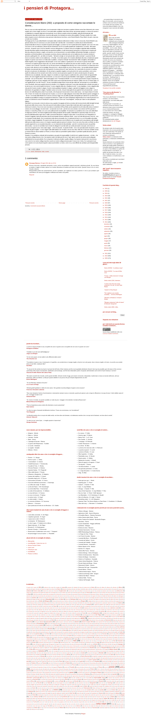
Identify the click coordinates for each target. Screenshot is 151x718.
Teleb (122, 696)
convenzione (29, 613)
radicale (121, 674)
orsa (51, 659)
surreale (116, 694)
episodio (54, 623)
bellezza (39, 599)
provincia (106, 672)
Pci (53, 663)
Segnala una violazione (110, 319)
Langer (98, 642)
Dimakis (51, 618)
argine (83, 592)
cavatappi (87, 606)
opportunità (104, 658)
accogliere (57, 587)
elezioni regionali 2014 (100, 621)
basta (82, 597)
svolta (30, 696)
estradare (30, 625)
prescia (64, 670)
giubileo (116, 632)
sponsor (123, 691)
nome (78, 656)
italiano (82, 640)
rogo (67, 681)
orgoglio (46, 659)
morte (42, 654)
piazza (109, 664)
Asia (29, 594)
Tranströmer (68, 700)
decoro (64, 616)
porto (104, 669)
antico (113, 590)
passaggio (109, 661)
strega (45, 694)
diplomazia (77, 618)
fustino (60, 630)
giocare (91, 632)
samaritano (80, 682)
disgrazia (110, 618)
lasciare (107, 642)
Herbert (121, 635)
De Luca (121, 615)
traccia (43, 700)
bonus (63, 601)
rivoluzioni (49, 681)
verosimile (28, 705)
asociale (39, 594)
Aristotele (94, 592)
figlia (42, 628)
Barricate (77, 597)
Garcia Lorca (108, 630)
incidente (110, 637)
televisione (40, 698)
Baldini (104, 596)
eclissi (118, 620)
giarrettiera (78, 632)
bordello (77, 601)
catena (72, 606)
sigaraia (119, 688)
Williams (84, 707)
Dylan (114, 620)
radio (32, 676)
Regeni (43, 677)
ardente (69, 592)
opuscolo (118, 658)
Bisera (27, 601)
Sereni (33, 688)
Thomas (95, 698)
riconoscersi (57, 679)
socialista (96, 689)
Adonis (93, 587)
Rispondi (31, 174)
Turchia (35, 701)
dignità (41, 618)
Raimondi (59, 676)
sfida (59, 688)
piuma (87, 667)
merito (77, 651)
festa (114, 627)
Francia (114, 628)
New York (53, 656)
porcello (87, 669)
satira (27, 684)
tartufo (93, 696)
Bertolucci (87, 599)
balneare (28, 597)
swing (48, 696)
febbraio (106, 248)
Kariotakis (120, 640)
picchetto (115, 664)
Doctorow (48, 620)
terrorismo (71, 698)
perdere (28, 664)
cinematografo (63, 608)
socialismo (89, 689)
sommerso (43, 691)
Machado (108, 646)
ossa (64, 659)
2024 (106, 193)
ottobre (106, 229)
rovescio (108, 681)
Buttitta (80, 602)
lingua (115, 644)
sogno (123, 689)
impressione (103, 637)
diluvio (46, 618)
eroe (86, 623)
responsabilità (89, 677)
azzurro (76, 596)
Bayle (112, 597)
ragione (47, 676)
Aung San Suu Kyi (114, 594)
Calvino (120, 603)
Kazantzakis (40, 642)
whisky (78, 707)
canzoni (89, 604)
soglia (119, 689)
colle (45, 609)
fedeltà (60, 627)
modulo (63, 652)
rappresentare (75, 676)
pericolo (37, 664)
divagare (32, 620)
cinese (69, 608)
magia (41, 647)
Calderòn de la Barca (111, 602)
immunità (83, 637)
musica (78, 654)
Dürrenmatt (108, 620)
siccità (104, 688)
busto (72, 602)
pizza (91, 667)
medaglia (106, 649)
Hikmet (28, 637)
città (81, 608)
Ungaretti (81, 701)
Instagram (112, 178)
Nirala (68, 656)
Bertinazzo (80, 599)
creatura (116, 613)
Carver (54, 606)
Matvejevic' (93, 649)
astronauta (75, 594)
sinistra (55, 690)
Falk (79, 625)
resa (83, 677)
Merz (86, 651)
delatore (69, 616)
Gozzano (104, 633)
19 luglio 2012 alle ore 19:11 (48, 163)
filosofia (50, 628)
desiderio (97, 616)
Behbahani (28, 599)
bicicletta (103, 599)
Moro (32, 654)
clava (107, 608)
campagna (39, 604)
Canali (57, 604)
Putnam (47, 674)
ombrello (77, 658)
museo (73, 654)
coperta (35, 613)
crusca (46, 614)
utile (116, 701)
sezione (50, 688)
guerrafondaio (91, 635)
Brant (94, 601)
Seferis (85, 686)
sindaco (50, 689)
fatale (36, 627)
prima (86, 670)
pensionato (93, 663)
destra (102, 616)
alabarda (64, 589)
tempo (45, 698)
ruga (117, 681)
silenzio (29, 689)
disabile (89, 618)
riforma (74, 679)
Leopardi (63, 644)
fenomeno (82, 627)
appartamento (36, 592)
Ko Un (52, 642)
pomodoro (57, 669)
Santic (100, 682)
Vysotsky (56, 707)
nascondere (96, 654)
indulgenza (43, 639)
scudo (70, 686)
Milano (27, 652)
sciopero (55, 686)
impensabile (96, 637)
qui (117, 162)
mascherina (43, 649)
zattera (116, 707)
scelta (97, 684)
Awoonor (61, 596)
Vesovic (39, 705)
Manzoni (111, 647)
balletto (114, 596)
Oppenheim (98, 658)
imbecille (78, 637)
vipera (83, 705)
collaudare (40, 609)
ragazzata (42, 676)
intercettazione (44, 640)
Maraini (116, 647)
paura (39, 663)
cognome (30, 609)
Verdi (113, 704)
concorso (48, 611)
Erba (73, 623)
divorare (42, 620)
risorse (101, 679)
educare (42, 621)
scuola (75, 686)
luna (86, 646)
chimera (46, 608)
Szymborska (64, 696)
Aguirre (34, 589)
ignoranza (61, 637)
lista (34, 646)
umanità (75, 701)
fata (33, 627)
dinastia (68, 618)
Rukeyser (28, 682)
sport (29, 693)
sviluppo (122, 695)
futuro (64, 630)
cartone (49, 606)
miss (51, 652)
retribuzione (28, 679)
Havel (111, 635)
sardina (117, 682)
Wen (75, 707)
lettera (72, 644)
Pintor (50, 667)
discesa (94, 618)
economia (29, 621)
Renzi (72, 677)
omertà (82, 658)
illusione (72, 637)
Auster (121, 594)
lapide (103, 642)
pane (27, 661)
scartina (73, 684)
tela (118, 696)
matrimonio (67, 649)
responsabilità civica (99, 677)
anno (93, 590)
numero (29, 658)
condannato (53, 611)
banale (45, 597)
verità (122, 704)
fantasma (107, 625)
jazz (96, 640)
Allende (95, 589)
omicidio (87, 658)
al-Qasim (58, 589)
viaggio (44, 705)
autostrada (41, 596)
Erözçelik (96, 623)
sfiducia (63, 688)
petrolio (84, 664)
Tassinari (99, 696)
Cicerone (57, 608)
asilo (34, 594)
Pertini (62, 664)
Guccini (58, 635)
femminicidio (70, 627)
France (109, 628)
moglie (68, 652)
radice (27, 676)
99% (40, 587)
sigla (124, 688)
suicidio (92, 694)
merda (66, 651)
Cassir (67, 606)
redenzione (113, 676)
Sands (86, 682)
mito (59, 652)
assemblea (51, 594)
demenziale (75, 616)
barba (61, 597)
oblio (49, 658)
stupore (69, 694)
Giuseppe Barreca (34, 163)
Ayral (66, 596)
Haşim (107, 635)
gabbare (70, 630)
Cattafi (77, 606)
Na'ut (87, 654)
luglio (105, 236)
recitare (107, 676)
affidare (103, 587)
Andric (75, 590)
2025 (106, 191)
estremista (36, 625)
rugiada (121, 681)
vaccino (35, 704)
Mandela (92, 647)
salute (70, 682)
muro (64, 654)
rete (122, 677)
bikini (108, 599)
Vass (67, 704)
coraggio (45, 613)
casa (60, 606)
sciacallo (44, 686)
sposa (34, 693)
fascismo (28, 627)
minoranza (45, 652)
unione (86, 701)
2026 (106, 188)
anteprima (104, 590)
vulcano (50, 707)
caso (63, 606)
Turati (122, 700)
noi (74, 656)
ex (67, 625)
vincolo (68, 705)
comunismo (122, 609)
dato (83, 614)
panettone (33, 661)
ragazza (36, 676)
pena (73, 663)
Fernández (100, 627)
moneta (89, 652)
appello (42, 592)
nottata (104, 656)
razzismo (96, 676)
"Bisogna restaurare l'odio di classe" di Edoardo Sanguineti (114, 303)
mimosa (40, 652)
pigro (46, 667)
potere (117, 669)
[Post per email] (29, 149)
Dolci (53, 620)
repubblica (78, 677)
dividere (37, 620)
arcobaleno (63, 592)
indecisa (121, 637)
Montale (101, 653)
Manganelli (104, 647)
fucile (38, 630)
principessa (97, 670)
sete (38, 688)
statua (78, 693)
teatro (112, 696)
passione (115, 661)
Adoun (98, 587)
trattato (79, 700)
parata (47, 661)
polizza (37, 669)
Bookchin (72, 601)
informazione (38, 151)
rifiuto (70, 679)
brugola (117, 601)
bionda (121, 599)
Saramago (110, 682)
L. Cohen (72, 642)
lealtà (38, 644)
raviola (87, 676)
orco (33, 659)
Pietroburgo (34, 667)
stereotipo (87, 693)
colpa (54, 609)
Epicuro (49, 623)
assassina (44, 594)
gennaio (106, 250)
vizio (106, 705)
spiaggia (106, 691)
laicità (88, 642)
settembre (107, 231)
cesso (38, 608)
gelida (29, 632)
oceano (62, 658)
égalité (56, 621)
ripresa (95, 679)
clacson (96, 608)
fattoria (40, 627)
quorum (93, 674)
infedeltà (56, 639)
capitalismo (101, 604)
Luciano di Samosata (73, 646)
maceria (102, 646)
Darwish (78, 615)
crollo (37, 614)
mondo (83, 653)
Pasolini (97, 661)
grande (30, 635)
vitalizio (92, 705)
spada (64, 691)
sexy (46, 688)
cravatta (110, 613)
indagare (116, 637)
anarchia (70, 590)
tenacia (50, 698)
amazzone (121, 589)
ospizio (59, 659)
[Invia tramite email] (32, 149)
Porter (92, 669)
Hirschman (34, 637)
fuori (56, 630)
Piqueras (60, 667)
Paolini (43, 661)
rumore (34, 682)
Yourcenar (94, 707)
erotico (90, 623)
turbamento (28, 701)
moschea (48, 654)
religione (66, 677)
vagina (45, 704)
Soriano (53, 691)
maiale (51, 647)
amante (115, 589)
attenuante (93, 594)
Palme (116, 659)
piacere (94, 664)
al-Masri (52, 589)
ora (122, 658)
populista (82, 669)
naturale (117, 654)
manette (98, 647)
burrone (64, 602)
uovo (105, 701)
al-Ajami (47, 589)
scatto (82, 684)
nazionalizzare (31, 656)
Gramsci (122, 633)
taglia (82, 696)
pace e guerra (93, 659)
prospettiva (80, 672)
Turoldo (45, 701)
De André (92, 614)
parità (56, 661)
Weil (66, 707)
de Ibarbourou (114, 614)
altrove (110, 589)
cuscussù (64, 614)
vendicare (87, 704)
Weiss (70, 707)
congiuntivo (76, 611)
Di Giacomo (113, 616)
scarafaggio (62, 684)
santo (104, 682)
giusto (43, 633)
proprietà (60, 672)
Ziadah (121, 707)
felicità (65, 627)
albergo (69, 589)
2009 (106, 258)
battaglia (92, 597)
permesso (43, 664)
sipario (69, 689)
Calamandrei (97, 602)
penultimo (105, 663)
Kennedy (47, 642)
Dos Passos (96, 620)
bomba (53, 601)
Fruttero (33, 630)
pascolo (91, 661)
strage (29, 694)
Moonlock (115, 652)
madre (113, 646)
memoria (41, 651)
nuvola (39, 658)
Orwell (55, 659)
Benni (62, 599)
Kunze (67, 642)
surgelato (111, 694)
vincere (63, 705)
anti (109, 590)
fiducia (38, 628)
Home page (62, 203)
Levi (83, 644)
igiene (56, 637)
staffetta (58, 693)
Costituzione (95, 613)
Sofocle (114, 689)
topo (122, 698)
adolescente (86, 587)
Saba (49, 682)
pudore (29, 674)
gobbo (65, 633)
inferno (61, 639)
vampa (58, 704)
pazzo (49, 663)
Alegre (79, 589)
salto (66, 682)
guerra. (84, 635)
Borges (83, 601)
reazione (102, 676)
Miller (35, 652)
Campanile (45, 604)
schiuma (38, 686)
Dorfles (90, 620)
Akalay (42, 589)
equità (64, 623)
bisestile (32, 601)
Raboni (108, 674)
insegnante (110, 639)
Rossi (82, 681)
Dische (99, 618)
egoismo (61, 621)
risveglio (112, 679)
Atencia (80, 594)
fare (117, 625)
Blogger (83, 713)
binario (117, 599)
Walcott (62, 707)
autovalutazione (48, 596)
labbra (77, 642)
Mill (31, 652)
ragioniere (53, 676)
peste (80, 664)
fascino (121, 625)
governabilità (91, 633)
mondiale (77, 652)
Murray (68, 654)
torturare (33, 700)
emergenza (120, 621)
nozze (119, 656)
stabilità (48, 693)
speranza (93, 691)
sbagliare (33, 684)
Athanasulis (86, 594)
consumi (102, 611)
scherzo (121, 684)
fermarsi (94, 627)
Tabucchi (72, 696)
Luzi (97, 646)
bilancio (112, 599)
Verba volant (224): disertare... (112, 280)
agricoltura (28, 589)
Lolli (63, 646)
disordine (116, 618)
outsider (72, 659)
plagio (95, 667)
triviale (103, 700)
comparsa (85, 609)
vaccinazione (29, 704)
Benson (67, 599)
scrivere (65, 686)
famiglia (91, 625)
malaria (62, 647)
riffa (62, 679)
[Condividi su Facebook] (37, 149)
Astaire (69, 594)
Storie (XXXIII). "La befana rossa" (113, 268)
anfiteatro (81, 590)
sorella (48, 691)
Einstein (67, 621)
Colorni (49, 609)
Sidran (114, 688)
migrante (117, 651)
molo (72, 652)
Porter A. (99, 669)
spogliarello (117, 691)
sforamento (74, 688)
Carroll (39, 606)
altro (106, 589)
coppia (40, 613)
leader (34, 644)
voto (41, 707)
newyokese (58, 656)
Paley (107, 659)
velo (76, 704)
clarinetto (102, 608)
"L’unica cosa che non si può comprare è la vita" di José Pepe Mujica (113, 285)
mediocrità (122, 649)
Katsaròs (28, 642)
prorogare (66, 672)
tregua (84, 700)
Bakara (99, 596)
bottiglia (89, 601)
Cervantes (28, 608)
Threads (118, 176)
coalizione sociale (114, 608)
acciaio (52, 587)
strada (123, 693)
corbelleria (51, 613)
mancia (79, 647)
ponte (62, 669)
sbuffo (45, 684)
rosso (86, 681)
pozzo (35, 670)
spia (102, 691)
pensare (87, 663)
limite (110, 644)
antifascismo (119, 591)
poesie (112, 667)
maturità (87, 649)
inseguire (116, 639)
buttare (76, 602)
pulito (38, 674)
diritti (82, 618)
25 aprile (28, 587)
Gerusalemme (65, 632)
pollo (41, 669)
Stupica (59, 694)
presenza (70, 670)
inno (80, 639)
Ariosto (88, 592)
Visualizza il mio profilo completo (112, 88)
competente (91, 609)
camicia (33, 604)
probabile (109, 670)
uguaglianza (61, 701)
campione (52, 604)
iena (52, 637)
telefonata (28, 698)
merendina (72, 651)
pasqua (103, 661)
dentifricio (91, 616)
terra (55, 698)
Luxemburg (91, 646)
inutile (64, 640)
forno (90, 628)
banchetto (51, 597)
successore (80, 694)
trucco (107, 700)
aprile (106, 243)
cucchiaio (52, 614)
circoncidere (75, 608)
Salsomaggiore (60, 682)
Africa (120, 587)
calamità (103, 602)
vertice (34, 705)
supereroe (97, 694)
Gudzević (64, 635)
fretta (123, 628)
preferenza (52, 670)
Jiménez (101, 640)
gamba (90, 630)
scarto (77, 684)
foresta (85, 628)
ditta (27, 620)
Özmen (81, 659)
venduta (92, 704)
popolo (71, 669)
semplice (101, 686)
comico (72, 609)
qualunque (62, 674)
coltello (58, 609)
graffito (116, 633)
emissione (28, 623)
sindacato (43, 689)
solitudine (37, 691)
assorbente (57, 594)
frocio (29, 630)
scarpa (67, 684)
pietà (124, 664)
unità (90, 701)
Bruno (122, 601)
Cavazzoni (93, 606)
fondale (75, 628)
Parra (77, 661)
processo (115, 670)
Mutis (83, 654)
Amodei (55, 590)
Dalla (69, 614)
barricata (72, 597)
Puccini (123, 672)
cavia (98, 606)
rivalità (37, 681)
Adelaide (75, 587)
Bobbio (41, 601)
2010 (106, 255)
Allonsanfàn (31, 541)
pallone (111, 659)
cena (106, 606)
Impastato (89, 637)
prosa (71, 672)
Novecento (114, 656)
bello (43, 599)
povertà (28, 670)
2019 (106, 205)
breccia (98, 601)
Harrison (102, 635)
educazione (49, 621)
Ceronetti (121, 606)
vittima (97, 705)
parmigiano (67, 661)
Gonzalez (85, 633)
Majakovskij (56, 647)
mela (29, 651)
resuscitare (116, 677)
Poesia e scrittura (33, 553)
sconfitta (60, 686)
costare (89, 613)
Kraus (56, 642)
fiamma (33, 628)
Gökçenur (79, 633)
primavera (91, 670)
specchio (74, 691)
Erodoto (82, 623)
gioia (96, 632)
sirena (73, 689)
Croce (27, 614)
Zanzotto (112, 707)
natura (111, 654)
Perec (33, 664)
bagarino (94, 596)
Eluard (115, 621)
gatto (114, 630)
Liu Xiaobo (39, 646)
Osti (68, 659)
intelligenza (37, 640)
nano (91, 654)
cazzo (102, 606)
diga (38, 618)
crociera (32, 614)
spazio (68, 691)
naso (102, 654)
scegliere (92, 684)
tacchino (77, 696)
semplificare (106, 686)
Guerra (70, 635)
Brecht (103, 601)
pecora (57, 663)
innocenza (91, 639)
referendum (120, 676)
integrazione (29, 640)
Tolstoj (118, 698)
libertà (95, 644)
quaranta (68, 674)
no (71, 656)
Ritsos (32, 681)
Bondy (58, 601)
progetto (28, 672)
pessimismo (67, 664)
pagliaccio (102, 659)
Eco (122, 620)
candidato (67, 604)
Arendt (74, 592)
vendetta (81, 704)
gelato (123, 630)
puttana (52, 674)
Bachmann (88, 596)
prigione (81, 670)
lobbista (49, 646)
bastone (87, 597)
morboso (121, 652)
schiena (33, 686)
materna (61, 649)
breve (108, 601)
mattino (78, 649)
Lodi (54, 646)
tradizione (49, 700)
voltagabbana (29, 707)
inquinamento (98, 639)
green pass (46, 635)
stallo (67, 693)
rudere (113, 681)
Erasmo (68, 623)
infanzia (49, 639)
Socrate (108, 689)
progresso (40, 672)
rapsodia (82, 676)
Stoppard (112, 693)
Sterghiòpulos (94, 693)
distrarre (121, 618)
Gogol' (74, 633)
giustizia (38, 633)
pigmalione (41, 667)
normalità (94, 656)
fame (87, 625)
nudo (124, 656)
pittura (83, 667)
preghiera (59, 670)
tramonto (55, 700)
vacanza (121, 701)
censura (111, 606)
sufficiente (86, 694)
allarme (87, 589)
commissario (78, 609)
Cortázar (64, 613)
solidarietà (30, 691)
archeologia (53, 592)
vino (73, 705)
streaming (40, 694)
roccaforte (56, 681)
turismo (40, 701)
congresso (82, 611)
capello (95, 604)
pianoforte (100, 664)
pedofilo (62, 663)
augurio (107, 594)
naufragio (123, 654)
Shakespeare (87, 688)
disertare (104, 618)
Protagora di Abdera (96, 672)
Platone (100, 667)
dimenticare (57, 618)
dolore (57, 620)
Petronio (89, 664)
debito (48, 616)
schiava (28, 686)
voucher (45, 707)
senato (116, 686)
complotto (103, 609)
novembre (107, 226)
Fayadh (55, 627)
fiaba (29, 628)
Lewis (87, 644)
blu (36, 601)
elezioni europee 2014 (87, 621)
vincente (58, 705)
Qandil (57, 674)
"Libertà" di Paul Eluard (110, 290)
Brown (112, 601)
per (110, 663)
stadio (53, 693)
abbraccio (46, 587)
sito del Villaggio (115, 121)
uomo (100, 701)
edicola (36, 621)
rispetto (107, 679)
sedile (81, 686)
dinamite (63, 618)
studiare (55, 694)
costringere (104, 613)
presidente (76, 670)
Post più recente (30, 203)
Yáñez (88, 707)
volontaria (116, 705)
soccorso (83, 689)
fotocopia (99, 628)
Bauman (107, 597)
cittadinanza (86, 608)
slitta (78, 689)
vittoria (101, 705)
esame (100, 623)
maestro (118, 646)
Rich (45, 679)
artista (113, 592)
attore (98, 594)
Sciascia (49, 686)
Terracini (59, 698)
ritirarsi (117, 679)
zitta (32, 709)
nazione (37, 656)
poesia (105, 667)
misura (55, 652)
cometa (67, 609)
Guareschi (53, 635)
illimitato (67, 637)
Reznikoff (35, 679)
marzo (106, 245)
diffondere (33, 618)
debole (52, 616)
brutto (27, 602)
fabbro (71, 625)
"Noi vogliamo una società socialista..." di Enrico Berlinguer (113, 293)
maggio (106, 240)
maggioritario (35, 647)
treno (88, 700)
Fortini (94, 628)
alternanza (101, 589)
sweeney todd (37, 696)
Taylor (108, 696)
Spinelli (111, 691)
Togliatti (105, 698)
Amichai (44, 590)
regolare (53, 677)
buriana (58, 602)
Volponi (121, 705)
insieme (121, 639)
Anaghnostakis (62, 591)
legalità (43, 644)
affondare (115, 587)
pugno (34, 674)
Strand (34, 695)
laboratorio (82, 642)
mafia (123, 646)
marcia (121, 647)
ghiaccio (72, 632)
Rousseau (95, 681)
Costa (83, 613)
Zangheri (106, 707)
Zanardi (100, 707)
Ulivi (67, 701)
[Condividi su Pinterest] (39, 149)
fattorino (45, 627)
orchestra (28, 659)
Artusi (118, 592)
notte (109, 656)
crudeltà (42, 614)
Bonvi (67, 601)
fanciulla (96, 625)
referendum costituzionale (33, 677)
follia (71, 628)
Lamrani (92, 642)
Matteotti (73, 649)
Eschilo (110, 623)
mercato (61, 651)
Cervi (34, 608)
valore (53, 704)
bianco (92, 599)
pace (86, 659)
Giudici (121, 632)
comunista (30, 611)
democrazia (82, 616)
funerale (47, 630)
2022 (106, 198)
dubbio (102, 620)
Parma (61, 661)
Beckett (116, 597)
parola (72, 661)
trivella (98, 700)
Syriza (58, 696)
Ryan (44, 682)
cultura (57, 615)
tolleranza (111, 698)
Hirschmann (41, 637)
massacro (50, 649)
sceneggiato (102, 684)
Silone (34, 689)
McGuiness (99, 649)
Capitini (107, 604)
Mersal (82, 651)
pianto (105, 664)
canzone (83, 604)
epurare (59, 623)
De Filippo (98, 615)
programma (34, 672)
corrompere (57, 613)
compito (97, 609)
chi (41, 608)
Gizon (48, 633)
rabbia (104, 674)
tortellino (28, 700)
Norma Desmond (85, 656)
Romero (71, 681)
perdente (121, 663)
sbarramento (39, 684)
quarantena (74, 674)
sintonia (64, 689)
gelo (38, 632)
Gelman (33, 632)
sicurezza (109, 688)
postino (108, 669)
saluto (75, 682)
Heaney (116, 635)
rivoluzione (43, 681)
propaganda (47, 672)
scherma (116, 684)
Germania (59, 632)
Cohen (35, 609)
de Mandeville (29, 616)
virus (88, 705)
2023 (106, 195)
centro (116, 606)
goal (61, 633)
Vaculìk (40, 704)
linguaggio (120, 644)
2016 (106, 212)
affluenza (109, 587)
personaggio (56, 664)
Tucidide (112, 700)
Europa (57, 625)
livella (45, 646)
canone (72, 604)
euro (52, 625)
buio (41, 602)
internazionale (52, 640)
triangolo (93, 700)
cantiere (78, 604)
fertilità (109, 627)
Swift (44, 696)
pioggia (54, 667)
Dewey (107, 616)
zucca (36, 709)
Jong (106, 640)
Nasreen (106, 654)
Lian (91, 644)
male (67, 647)
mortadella (37, 654)
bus (68, 602)
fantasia (101, 625)
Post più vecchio (93, 203)
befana (121, 597)
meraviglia (55, 651)
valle (50, 704)
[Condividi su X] (36, 149)
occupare (57, 658)
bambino (34, 597)
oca (52, 658)
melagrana (34, 651)
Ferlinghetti (88, 627)
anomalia (98, 590)
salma (53, 682)
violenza (78, 706)
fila (45, 628)
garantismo (101, 630)
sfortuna (80, 688)
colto (63, 609)
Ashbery (123, 592)
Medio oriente (113, 649)
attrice (102, 594)
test (86, 698)
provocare (112, 672)
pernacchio (49, 664)
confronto (70, 611)
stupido (64, 694)
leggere (57, 644)
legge (47, 644)
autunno (55, 596)
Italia (43, 151)
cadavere (91, 602)
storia (117, 693)
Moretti (27, 654)
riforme (79, 679)
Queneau (87, 674)
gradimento (111, 633)
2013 (106, 219)
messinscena (92, 651)
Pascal (86, 661)
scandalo (56, 684)
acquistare (69, 587)
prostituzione (87, 672)
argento (78, 592)
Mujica (59, 654)
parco (52, 661)
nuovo (34, 658)
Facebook (106, 178)
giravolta (111, 632)
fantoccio (113, 625)
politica (122, 667)
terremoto (65, 698)
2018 (106, 207)
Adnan (80, 587)
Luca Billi (113, 35)
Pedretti (68, 663)
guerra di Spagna (77, 635)
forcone (80, 628)
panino (38, 661)
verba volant (101, 704)
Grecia (40, 635)
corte (69, 613)
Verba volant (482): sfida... (111, 307)
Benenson (57, 599)
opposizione (111, 658)
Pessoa (74, 665)
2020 (106, 203)
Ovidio (77, 659)
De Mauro (36, 616)
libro (101, 644)
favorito (50, 627)
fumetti (42, 630)
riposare (90, 679)
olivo (72, 658)
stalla (63, 693)
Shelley (93, 688)
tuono (117, 700)
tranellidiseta (31, 551)
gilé (87, 632)
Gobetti (69, 633)
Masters (56, 649)
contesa (108, 611)
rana (64, 676)
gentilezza (53, 632)
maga (29, 647)
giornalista (100, 632)
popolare (67, 669)
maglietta (46, 647)
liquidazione (28, 646)
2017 (106, 210)
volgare (110, 705)
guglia (97, 635)
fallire (83, 625)
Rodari (62, 681)
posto (112, 669)
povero (121, 669)
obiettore (44, 658)
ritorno (121, 679)
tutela (50, 701)
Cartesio (44, 606)
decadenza (58, 616)
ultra (71, 701)
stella (82, 693)
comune (116, 609)
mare (27, 649)
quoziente (99, 674)
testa (90, 698)
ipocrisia (69, 640)
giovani (105, 632)
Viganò (53, 705)
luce (66, 646)
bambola (40, 597)
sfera (55, 688)
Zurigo (40, 709)
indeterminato (29, 639)
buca (37, 602)
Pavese (44, 663)
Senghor (121, 686)
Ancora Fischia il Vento (34, 545)
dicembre (107, 224)
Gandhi (95, 630)
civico (92, 608)
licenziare (106, 644)
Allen (91, 589)
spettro (97, 691)
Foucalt (104, 628)
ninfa (64, 656)
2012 (106, 222)
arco (58, 592)
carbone (117, 604)
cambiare (28, 604)
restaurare (110, 677)
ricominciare (50, 679)
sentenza (28, 688)
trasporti (74, 700)
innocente (85, 639)
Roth (90, 681)
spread (38, 693)
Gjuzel (53, 633)
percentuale (114, 663)
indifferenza (36, 639)
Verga (117, 704)
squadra (43, 693)
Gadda (74, 630)
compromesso (110, 609)
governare (98, 633)
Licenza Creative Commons (110, 333)
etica (41, 625)
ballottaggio (120, 596)
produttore (121, 670)
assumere (64, 594)
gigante (83, 632)
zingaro (28, 709)
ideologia (47, 637)
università (95, 701)
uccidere (55, 701)
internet (59, 640)
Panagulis (121, 659)
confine (59, 611)
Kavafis (34, 642)
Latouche (113, 642)
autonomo (28, 596)
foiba (63, 628)
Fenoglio (77, 627)
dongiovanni (73, 620)
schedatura (109, 684)
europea (63, 625)
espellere (116, 623)
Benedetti (48, 599)
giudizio (28, 633)
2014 (106, 217)
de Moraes (42, 616)
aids (38, 589)
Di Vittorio (120, 616)
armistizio (104, 592)
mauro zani (31, 547)
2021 (106, 200)
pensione (99, 663)
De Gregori (106, 614)
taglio (86, 696)
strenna (49, 694)
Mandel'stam (85, 647)
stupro (74, 694)
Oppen (92, 658)
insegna (104, 639)
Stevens (101, 693)
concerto (36, 611)
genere (47, 632)
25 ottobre (34, 587)
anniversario (87, 590)
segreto (91, 686)
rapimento (68, 676)
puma (42, 674)
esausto (105, 623)
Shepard (99, 688)
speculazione (80, 691)
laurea (121, 642)
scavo (87, 684)
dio (72, 618)
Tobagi (100, 698)
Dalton (73, 614)
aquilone (47, 592)
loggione (58, 646)
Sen (112, 686)
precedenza (46, 670)
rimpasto (85, 679)
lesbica (68, 644)
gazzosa (118, 630)
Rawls (91, 676)
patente (28, 663)
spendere (87, 691)
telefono (34, 698)
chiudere (51, 608)
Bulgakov (45, 602)
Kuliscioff (62, 642)
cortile (73, 613)
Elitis (111, 621)
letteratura (78, 644)
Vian (49, 706)
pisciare (78, 667)
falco (75, 625)
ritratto (27, 681)
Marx (31, 649)
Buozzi (54, 602)
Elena (71, 621)
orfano (37, 659)
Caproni (112, 604)
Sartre (121, 682)
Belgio (34, 599)
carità (29, 606)
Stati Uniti (72, 693)
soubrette (59, 691)
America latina (37, 591)
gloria (57, 633)
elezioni (77, 621)
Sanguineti (93, 682)
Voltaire (36, 707)
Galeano (80, 630)
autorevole (35, 596)
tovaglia (39, 700)
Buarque (32, 602)
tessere (82, 698)
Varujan (63, 704)
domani (62, 620)
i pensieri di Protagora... (49, 8)
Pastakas (121, 661)
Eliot (107, 621)
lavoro (28, 644)
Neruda (43, 656)
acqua (63, 587)
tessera (77, 698)
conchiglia (42, 611)
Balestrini (109, 596)
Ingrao (76, 639)
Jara (92, 640)
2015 (106, 214)
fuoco (52, 630)
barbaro (66, 597)
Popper (76, 669)
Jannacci (87, 640)
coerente (123, 608)
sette (42, 688)
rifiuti (66, 679)
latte (118, 642)
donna (79, 620)
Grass (35, 635)
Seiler (96, 686)
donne (32, 151)
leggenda (52, 644)
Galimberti (85, 630)
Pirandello (72, 667)
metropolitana (111, 651)
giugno (106, 238)
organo (41, 659)
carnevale (34, 606)
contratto (121, 611)
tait (89, 696)
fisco (56, 628)
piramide (66, 667)
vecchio (72, 704)
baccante (82, 596)
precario (40, 670)
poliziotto (32, 669)
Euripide (47, 625)
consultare (96, 611)
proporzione (53, 672)
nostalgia (99, 656)
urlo (109, 701)
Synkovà (53, 696)
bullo (50, 602)
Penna (77, 663)
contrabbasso (115, 611)
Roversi (101, 681)
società (47, 151)
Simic (38, 689)
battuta (97, 597)
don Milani (67, 620)
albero (74, 589)
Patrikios (33, 663)
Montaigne (95, 652)
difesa (27, 618)
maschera (37, 649)
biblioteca (97, 599)
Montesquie (109, 652)
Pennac (82, 663)
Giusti (32, 633)
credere (121, 613)
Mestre (98, 651)
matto (83, 649)
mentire (50, 651)
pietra (29, 667)
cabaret (85, 602)
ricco (41, 679)
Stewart (106, 693)
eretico (77, 623)
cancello (62, 604)
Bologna (47, 601)
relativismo (59, 677)
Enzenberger (40, 623)
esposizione (122, 623)
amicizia (50, 590)
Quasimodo (81, 674)
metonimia (104, 651)
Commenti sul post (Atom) (38, 206)
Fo (59, 628)
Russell (39, 682)
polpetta (46, 669)
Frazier (119, 628)
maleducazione (73, 647)
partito (81, 661)
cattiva (81, 606)
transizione (61, 700)
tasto (104, 696)
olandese (68, 658)
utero (113, 701)
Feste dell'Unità (121, 627)
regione (48, 677)
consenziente (89, 611)
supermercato (104, 694)
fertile (105, 627)
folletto (67, 628)
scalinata (50, 684)
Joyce (110, 640)
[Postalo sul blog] (34, 149)
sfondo (68, 688)
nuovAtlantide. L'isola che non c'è (37, 543)
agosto (106, 233)
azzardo (71, 596)
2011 (106, 253)
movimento (54, 654)
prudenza (118, 672)
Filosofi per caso (32, 549)
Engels (34, 623)
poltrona (51, 669)
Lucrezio (81, 646)
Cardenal (123, 604)
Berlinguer (73, 599)
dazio (87, 614)
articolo (109, 592)
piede (119, 664)
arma (99, 592)
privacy (103, 670)
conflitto (64, 611)
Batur (102, 597)
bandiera (56, 597)
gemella (42, 632)
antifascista (28, 592)
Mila (122, 651)
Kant (114, 640)
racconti (114, 674)
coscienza (78, 613)
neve (48, 656)
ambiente (28, 591)
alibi (83, 589)
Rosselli (76, 681)
